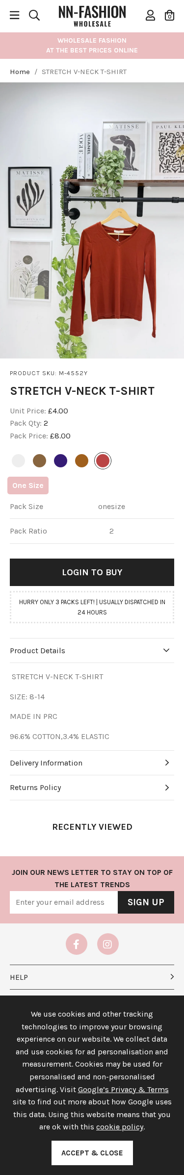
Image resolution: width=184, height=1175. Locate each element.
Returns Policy (35, 787)
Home (20, 71)
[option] (92, 220)
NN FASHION (92, 15)
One (28, 485)
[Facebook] (76, 944)
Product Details (37, 650)
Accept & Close (92, 1153)
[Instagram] (108, 944)
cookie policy (119, 1126)
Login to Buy (92, 572)
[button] (169, 15)
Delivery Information (46, 762)
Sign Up (146, 902)
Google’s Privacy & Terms (123, 1089)
